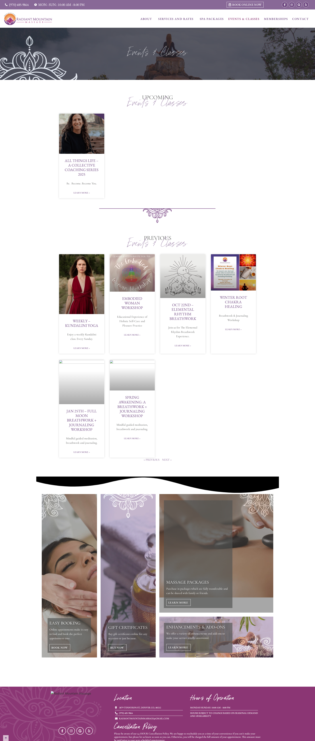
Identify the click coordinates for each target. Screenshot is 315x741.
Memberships (276, 19)
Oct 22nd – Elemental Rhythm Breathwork (183, 311)
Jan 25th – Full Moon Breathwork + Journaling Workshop (82, 420)
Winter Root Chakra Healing (233, 302)
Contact (300, 19)
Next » (167, 460)
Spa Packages (212, 19)
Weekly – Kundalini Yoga (81, 323)
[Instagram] (292, 5)
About (146, 19)
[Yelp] (306, 5)
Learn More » (81, 192)
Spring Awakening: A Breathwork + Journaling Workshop (132, 406)
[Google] (299, 5)
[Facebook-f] (284, 5)
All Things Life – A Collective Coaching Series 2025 (81, 167)
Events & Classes (244, 19)
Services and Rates (176, 19)
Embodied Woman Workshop (132, 303)
